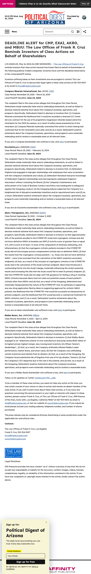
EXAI (32, 147)
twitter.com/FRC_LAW (45, 378)
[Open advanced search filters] (78, 31)
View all (85, 4)
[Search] (72, 31)
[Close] (46, 522)
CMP (51, 91)
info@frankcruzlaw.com (15, 403)
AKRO (42, 213)
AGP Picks (7, 4)
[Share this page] (84, 31)
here (62, 142)
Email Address (13, 551)
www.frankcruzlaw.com (57, 403)
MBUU (36, 315)
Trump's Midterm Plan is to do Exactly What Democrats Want (42, 3)
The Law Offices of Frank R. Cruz (69, 64)
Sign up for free (25, 561)
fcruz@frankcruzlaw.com (29, 86)
